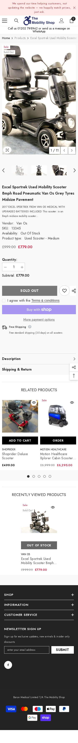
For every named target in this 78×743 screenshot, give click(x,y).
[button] (64, 150)
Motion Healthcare (53, 449)
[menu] (4, 20)
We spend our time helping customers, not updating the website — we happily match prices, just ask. (39, 8)
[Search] (16, 20)
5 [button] (50, 476)
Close (74, 7)
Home (6, 38)
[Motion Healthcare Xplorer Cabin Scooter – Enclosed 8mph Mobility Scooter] (58, 416)
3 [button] (39, 476)
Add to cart (20, 440)
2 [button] (33, 476)
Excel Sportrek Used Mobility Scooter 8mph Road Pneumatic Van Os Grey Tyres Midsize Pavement (39, 561)
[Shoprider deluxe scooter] (20, 416)
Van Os (21, 223)
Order (58, 440)
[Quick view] (34, 402)
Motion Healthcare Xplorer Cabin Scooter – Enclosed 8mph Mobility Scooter (56, 456)
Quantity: (9, 260)
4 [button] (44, 476)
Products (20, 38)
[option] (39, 99)
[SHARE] (73, 291)
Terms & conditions (45, 300)
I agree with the (18, 301)
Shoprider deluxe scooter (15, 456)
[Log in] (61, 20)
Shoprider (8, 449)
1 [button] (28, 476)
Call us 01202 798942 (22, 28)
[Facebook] (8, 665)
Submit (62, 649)
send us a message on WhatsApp (51, 29)
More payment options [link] (39, 320)
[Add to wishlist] (64, 290)
